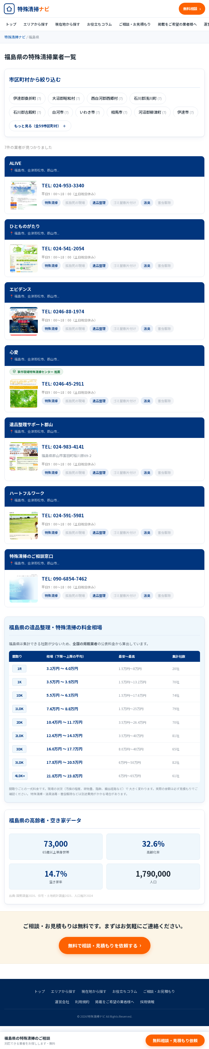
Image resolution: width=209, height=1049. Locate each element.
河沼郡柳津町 (152, 112)
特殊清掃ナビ (15, 37)
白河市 (60, 112)
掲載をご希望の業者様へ (177, 24)
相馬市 (119, 112)
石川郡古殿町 (27, 112)
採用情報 (147, 1001)
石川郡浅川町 (148, 98)
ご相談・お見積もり (135, 24)
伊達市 (185, 112)
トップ (11, 24)
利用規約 (82, 1001)
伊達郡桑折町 (27, 98)
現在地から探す (67, 24)
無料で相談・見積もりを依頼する (102, 945)
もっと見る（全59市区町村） (37, 125)
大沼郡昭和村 (66, 98)
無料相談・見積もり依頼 (175, 1040)
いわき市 (90, 112)
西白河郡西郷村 (107, 98)
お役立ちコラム (99, 24)
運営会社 (62, 1001)
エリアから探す (35, 24)
